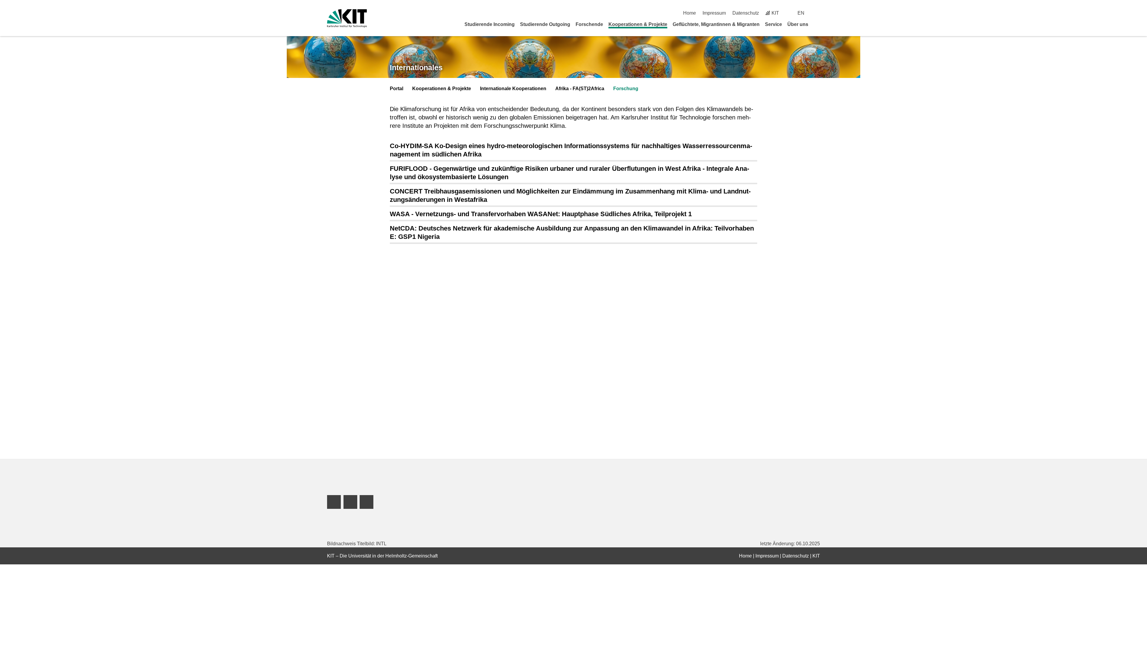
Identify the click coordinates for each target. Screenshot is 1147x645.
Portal (396, 88)
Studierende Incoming (489, 24)
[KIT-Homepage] (347, 18)
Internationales (416, 67)
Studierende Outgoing (545, 24)
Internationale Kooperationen (513, 88)
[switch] (817, 13)
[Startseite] (818, 24)
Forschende (589, 24)
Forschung (625, 88)
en (801, 13)
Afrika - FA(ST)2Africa (579, 88)
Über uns (797, 24)
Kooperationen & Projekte (637, 24)
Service (773, 24)
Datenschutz (745, 13)
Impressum (714, 13)
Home (689, 13)
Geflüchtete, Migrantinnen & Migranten (716, 24)
